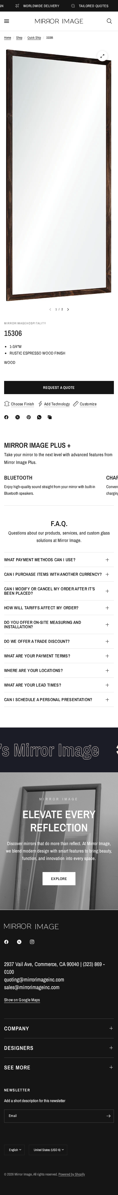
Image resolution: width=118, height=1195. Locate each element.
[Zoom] (102, 56)
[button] (59, 878)
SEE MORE (17, 1067)
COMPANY (16, 1028)
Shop (19, 37)
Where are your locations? (33, 670)
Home (7, 37)
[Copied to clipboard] (50, 417)
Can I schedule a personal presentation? (48, 699)
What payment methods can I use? (39, 560)
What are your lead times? (32, 685)
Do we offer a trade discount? (37, 641)
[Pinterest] (30, 417)
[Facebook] (7, 417)
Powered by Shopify (71, 1174)
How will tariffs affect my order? (41, 608)
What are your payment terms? (37, 656)
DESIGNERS (18, 1048)
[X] (18, 417)
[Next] (68, 309)
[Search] (109, 21)
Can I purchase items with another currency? (53, 574)
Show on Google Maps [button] (22, 999)
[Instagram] (36, 942)
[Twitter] (23, 942)
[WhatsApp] (40, 417)
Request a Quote (59, 387)
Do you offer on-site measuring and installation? (42, 624)
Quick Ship (34, 37)
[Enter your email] (108, 1116)
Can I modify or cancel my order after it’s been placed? (49, 591)
